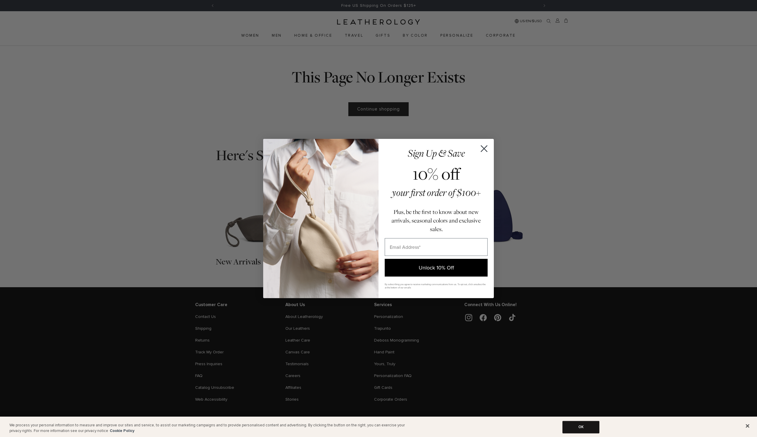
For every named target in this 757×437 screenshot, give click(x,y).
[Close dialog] (484, 148)
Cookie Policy (122, 430)
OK (581, 427)
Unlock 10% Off (436, 267)
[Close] (747, 426)
